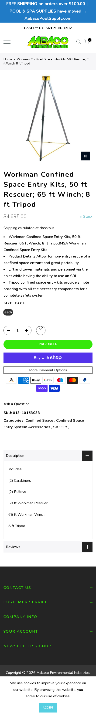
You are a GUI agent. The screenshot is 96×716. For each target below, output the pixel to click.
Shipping (10, 228)
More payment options (48, 370)
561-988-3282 (58, 28)
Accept (48, 707)
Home (7, 59)
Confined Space (39, 420)
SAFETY (60, 427)
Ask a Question (16, 404)
